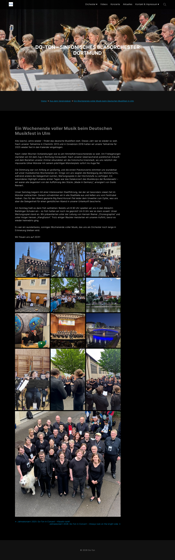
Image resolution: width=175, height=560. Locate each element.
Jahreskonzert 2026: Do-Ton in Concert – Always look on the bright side (85, 524)
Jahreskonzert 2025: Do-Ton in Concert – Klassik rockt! (42, 521)
